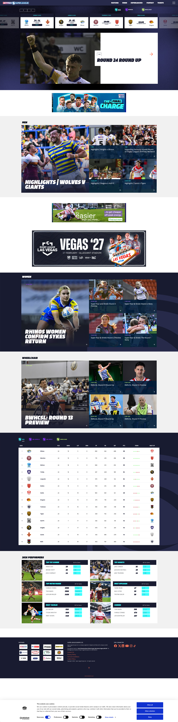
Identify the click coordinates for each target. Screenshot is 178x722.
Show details (109, 717)
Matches (115, 3)
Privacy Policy (71, 654)
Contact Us (70, 652)
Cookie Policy (71, 659)
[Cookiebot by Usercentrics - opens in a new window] (25, 718)
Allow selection (150, 711)
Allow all (150, 705)
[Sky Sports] (35, 647)
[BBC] (59, 647)
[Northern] (23, 653)
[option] (37, 21)
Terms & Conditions (73, 656)
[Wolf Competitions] (59, 659)
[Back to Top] (89, 668)
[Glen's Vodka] (35, 653)
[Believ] (47, 659)
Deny (150, 717)
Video (124, 3)
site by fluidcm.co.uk (89, 676)
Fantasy (150, 3)
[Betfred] (23, 647)
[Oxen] (23, 659)
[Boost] (35, 659)
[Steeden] (47, 647)
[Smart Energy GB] (47, 653)
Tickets (161, 3)
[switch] (66, 717)
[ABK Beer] (59, 653)
